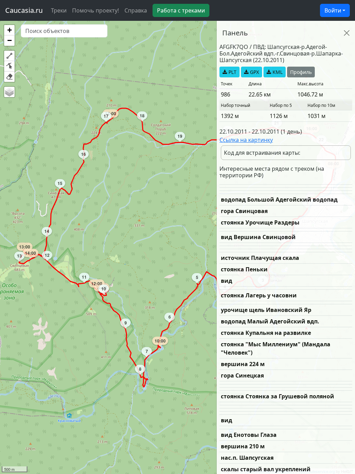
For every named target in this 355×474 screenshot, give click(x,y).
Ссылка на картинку (246, 140)
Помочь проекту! (95, 10)
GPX (254, 72)
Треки (59, 10)
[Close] (346, 33)
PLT (231, 72)
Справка (135, 10)
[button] (9, 30)
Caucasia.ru (24, 10)
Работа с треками (181, 10)
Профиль (301, 72)
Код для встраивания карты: (262, 152)
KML (277, 72)
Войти (332, 10)
